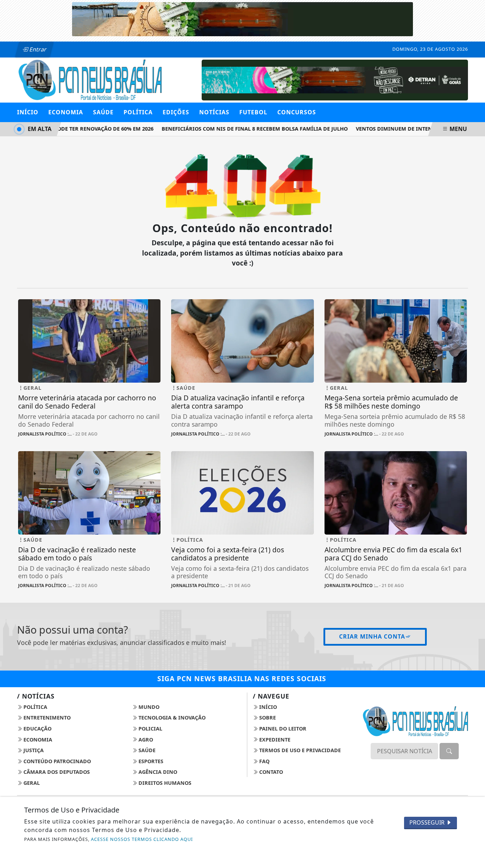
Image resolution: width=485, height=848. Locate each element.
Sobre (267, 717)
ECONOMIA (65, 112)
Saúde (146, 750)
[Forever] (242, 18)
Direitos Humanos (164, 782)
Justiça (33, 750)
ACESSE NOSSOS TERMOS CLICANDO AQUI (142, 839)
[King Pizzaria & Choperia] (335, 79)
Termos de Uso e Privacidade (299, 750)
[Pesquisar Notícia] (449, 751)
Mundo (148, 707)
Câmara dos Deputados (56, 771)
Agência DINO (157, 771)
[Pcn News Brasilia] (89, 79)
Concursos (296, 112)
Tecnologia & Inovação (171, 717)
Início (27, 112)
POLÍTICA (138, 112)
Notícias (214, 112)
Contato (270, 771)
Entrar (37, 49)
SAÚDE (103, 112)
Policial (149, 728)
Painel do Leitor (282, 728)
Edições (176, 112)
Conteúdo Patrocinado (56, 761)
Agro (145, 739)
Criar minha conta (372, 636)
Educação (36, 728)
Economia (37, 739)
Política (34, 707)
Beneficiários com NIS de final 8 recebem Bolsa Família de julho (247, 128)
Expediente (274, 739)
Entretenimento (46, 717)
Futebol (253, 112)
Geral (31, 782)
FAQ (263, 761)
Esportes (150, 761)
